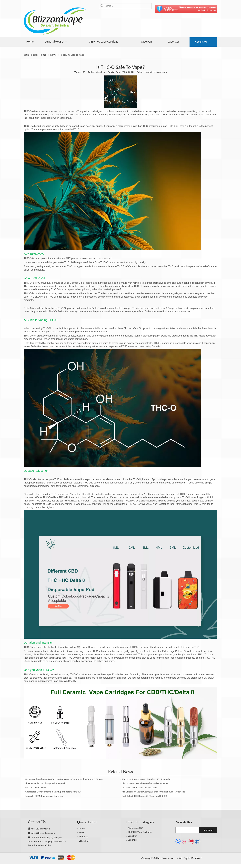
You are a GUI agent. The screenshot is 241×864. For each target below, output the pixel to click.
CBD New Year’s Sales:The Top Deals (139, 788)
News (81, 832)
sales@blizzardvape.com (43, 833)
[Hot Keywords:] (102, 6)
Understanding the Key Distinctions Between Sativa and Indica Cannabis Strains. (64, 779)
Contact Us (84, 841)
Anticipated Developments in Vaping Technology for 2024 (53, 792)
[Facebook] (178, 841)
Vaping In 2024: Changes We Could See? (44, 796)
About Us (83, 837)
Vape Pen (132, 836)
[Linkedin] (197, 841)
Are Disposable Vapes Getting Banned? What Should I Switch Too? (154, 792)
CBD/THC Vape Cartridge (140, 832)
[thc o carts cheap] (120, 758)
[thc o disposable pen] (120, 638)
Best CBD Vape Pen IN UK (37, 788)
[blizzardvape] (186, 9)
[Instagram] (184, 841)
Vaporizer (132, 840)
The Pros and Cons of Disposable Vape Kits (46, 783)
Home (82, 828)
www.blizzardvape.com (155, 72)
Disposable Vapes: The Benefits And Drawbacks (145, 783)
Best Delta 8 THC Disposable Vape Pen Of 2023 (144, 796)
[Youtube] (191, 841)
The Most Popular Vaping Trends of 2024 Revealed (146, 779)
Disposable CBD (135, 828)
